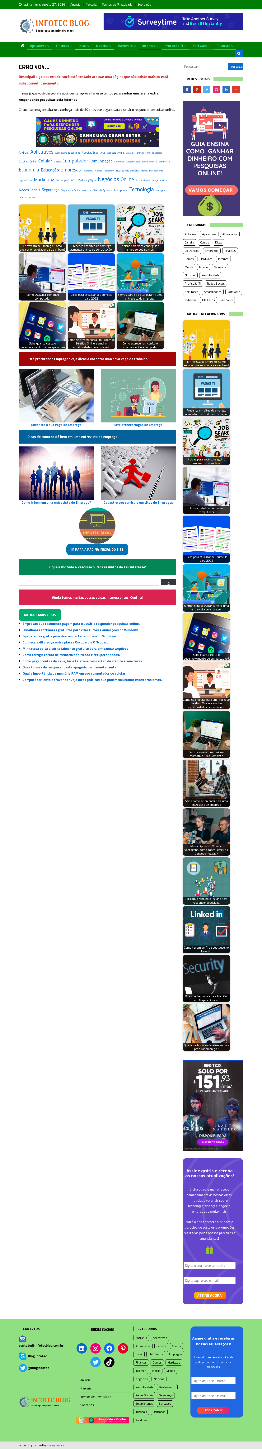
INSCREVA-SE (213, 1410)
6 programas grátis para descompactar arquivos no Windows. (70, 636)
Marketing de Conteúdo (66, 180)
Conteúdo (119, 161)
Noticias (102, 45)
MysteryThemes (55, 1445)
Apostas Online (115, 153)
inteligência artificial (127, 170)
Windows (32, 197)
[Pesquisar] (168, 582)
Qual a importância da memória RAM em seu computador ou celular (74, 673)
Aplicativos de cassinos (67, 153)
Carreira (189, 242)
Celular (45, 160)
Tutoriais (223, 45)
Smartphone (121, 190)
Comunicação (101, 161)
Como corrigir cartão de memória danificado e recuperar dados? (71, 654)
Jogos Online (25, 180)
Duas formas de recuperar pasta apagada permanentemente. (70, 667)
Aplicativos (38, 45)
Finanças (62, 45)
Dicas (83, 45)
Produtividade (143, 180)
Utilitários (208, 300)
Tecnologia (141, 189)
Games (98, 170)
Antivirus (190, 234)
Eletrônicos (192, 250)
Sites (89, 190)
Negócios (108, 179)
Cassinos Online (28, 161)
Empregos (211, 250)
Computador (75, 160)
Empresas (71, 169)
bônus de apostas (153, 152)
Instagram (109, 170)
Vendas (23, 197)
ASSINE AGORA (209, 1295)
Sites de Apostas (102, 190)
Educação (50, 169)
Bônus (140, 153)
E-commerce (163, 161)
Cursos (204, 242)
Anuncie (75, 4)
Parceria (91, 4)
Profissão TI (174, 45)
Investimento (156, 170)
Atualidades (229, 234)
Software (200, 45)
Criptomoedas (133, 161)
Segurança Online (70, 190)
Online (127, 179)
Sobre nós (144, 4)
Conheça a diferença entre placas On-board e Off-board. (66, 642)
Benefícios (130, 152)
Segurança (50, 190)
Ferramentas (87, 170)
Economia (29, 169)
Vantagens (161, 190)
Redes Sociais (29, 190)
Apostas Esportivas (93, 152)
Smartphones (213, 291)
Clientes (57, 161)
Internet (148, 45)
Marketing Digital (87, 180)
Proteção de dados (159, 180)
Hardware (125, 45)
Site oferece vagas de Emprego (138, 424)
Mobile (189, 267)
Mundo (203, 267)
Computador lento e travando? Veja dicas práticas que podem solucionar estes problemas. (92, 679)
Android (24, 152)
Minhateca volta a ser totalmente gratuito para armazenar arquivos (75, 648)
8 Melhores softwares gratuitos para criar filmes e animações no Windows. (81, 630)
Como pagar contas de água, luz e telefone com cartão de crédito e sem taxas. (83, 661)
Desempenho (148, 161)
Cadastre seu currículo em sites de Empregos (138, 502)
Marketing (44, 179)
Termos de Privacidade (117, 4)
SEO (84, 190)
